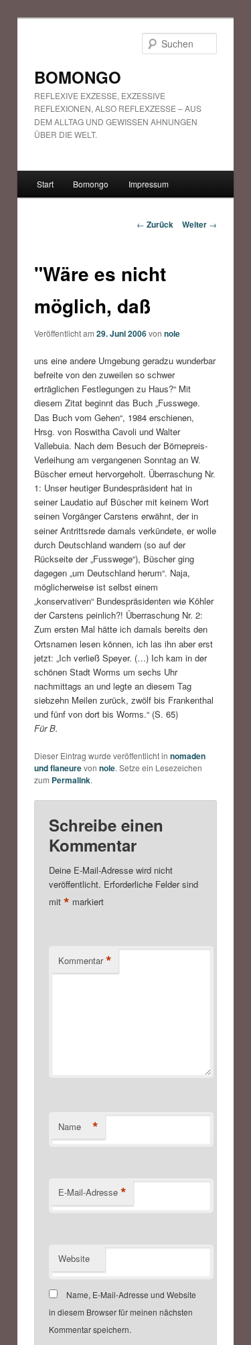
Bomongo (90, 183)
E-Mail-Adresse (92, 1192)
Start (45, 183)
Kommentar (85, 960)
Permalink (71, 780)
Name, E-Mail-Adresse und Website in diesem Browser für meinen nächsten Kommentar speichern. (122, 1312)
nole (172, 333)
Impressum (149, 183)
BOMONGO (77, 77)
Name (78, 1126)
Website (74, 1258)
